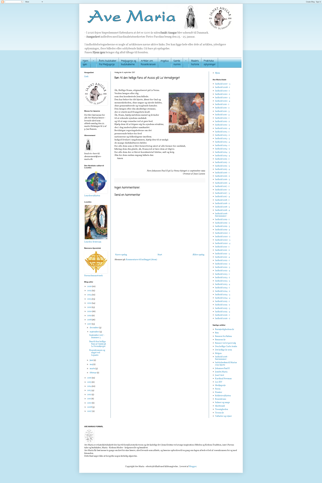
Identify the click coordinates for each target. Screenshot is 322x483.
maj (91, 364)
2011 (89, 398)
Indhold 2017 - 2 (222, 189)
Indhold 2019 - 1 (222, 219)
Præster (218, 392)
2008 (89, 407)
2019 (89, 315)
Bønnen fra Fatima (223, 336)
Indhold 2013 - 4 (222, 142)
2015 (89, 382)
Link (86, 76)
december (94, 327)
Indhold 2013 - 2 (222, 135)
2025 (89, 290)
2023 (89, 299)
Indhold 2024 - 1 (222, 287)
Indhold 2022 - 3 (222, 267)
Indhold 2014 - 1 (222, 145)
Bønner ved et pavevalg (225, 343)
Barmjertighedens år (224, 329)
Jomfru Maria (221, 372)
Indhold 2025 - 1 (222, 301)
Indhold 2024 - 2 (222, 291)
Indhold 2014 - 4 (222, 155)
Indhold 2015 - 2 (222, 162)
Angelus (164, 61)
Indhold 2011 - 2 (222, 107)
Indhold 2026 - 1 (222, 315)
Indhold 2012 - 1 (222, 118)
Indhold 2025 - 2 (222, 304)
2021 (89, 307)
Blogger (192, 466)
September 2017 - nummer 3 (97, 336)
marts (92, 368)
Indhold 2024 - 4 (222, 298)
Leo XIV (218, 382)
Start (160, 254)
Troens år (219, 412)
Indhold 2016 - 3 (222, 179)
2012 (89, 394)
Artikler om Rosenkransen (148, 62)
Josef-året (219, 375)
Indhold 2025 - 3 (222, 308)
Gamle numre (177, 62)
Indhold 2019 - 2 (222, 223)
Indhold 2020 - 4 (222, 243)
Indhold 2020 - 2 (222, 236)
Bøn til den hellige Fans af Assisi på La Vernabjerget (97, 344)
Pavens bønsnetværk (93, 275)
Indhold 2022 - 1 (222, 260)
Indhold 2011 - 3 (222, 111)
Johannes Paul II (222, 368)
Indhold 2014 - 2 (222, 149)
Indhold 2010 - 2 (222, 94)
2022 (89, 303)
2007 (89, 411)
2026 (89, 286)
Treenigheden (221, 409)
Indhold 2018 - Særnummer (221, 214)
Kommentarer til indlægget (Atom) (141, 259)
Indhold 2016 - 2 (222, 176)
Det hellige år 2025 (223, 350)
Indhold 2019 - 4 (222, 229)
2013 (89, 390)
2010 (89, 403)
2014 (89, 386)
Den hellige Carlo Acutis (226, 346)
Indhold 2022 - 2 (222, 264)
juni (92, 360)
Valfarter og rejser (223, 416)
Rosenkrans (220, 399)
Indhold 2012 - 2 (222, 121)
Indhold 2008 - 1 (222, 87)
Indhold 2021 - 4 (222, 257)
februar (93, 372)
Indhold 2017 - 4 (222, 196)
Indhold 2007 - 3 (222, 84)
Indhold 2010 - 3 (222, 97)
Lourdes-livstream (92, 242)
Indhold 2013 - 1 (222, 131)
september (94, 331)
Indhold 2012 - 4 (222, 128)
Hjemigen (85, 62)
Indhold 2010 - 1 (222, 91)
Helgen (218, 353)
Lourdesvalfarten (92, 195)
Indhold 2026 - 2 (222, 318)
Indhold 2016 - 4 (222, 183)
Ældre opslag (198, 254)
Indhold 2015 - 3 (222, 166)
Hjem (217, 73)
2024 (89, 294)
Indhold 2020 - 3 (222, 240)
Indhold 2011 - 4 (222, 114)
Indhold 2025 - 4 (222, 311)
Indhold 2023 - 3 (222, 281)
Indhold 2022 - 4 (222, 270)
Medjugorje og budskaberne (128, 62)
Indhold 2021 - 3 (222, 253)
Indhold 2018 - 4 (222, 210)
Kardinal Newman (223, 378)
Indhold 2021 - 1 (222, 246)
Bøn (217, 332)
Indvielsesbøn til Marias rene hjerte (226, 363)
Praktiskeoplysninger (210, 62)
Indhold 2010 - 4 (222, 101)
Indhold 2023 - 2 (222, 277)
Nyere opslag (121, 254)
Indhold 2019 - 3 (222, 226)
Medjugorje (220, 385)
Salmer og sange (222, 402)
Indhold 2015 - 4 (222, 169)
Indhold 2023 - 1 (222, 274)
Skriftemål (220, 406)
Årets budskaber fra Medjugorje (107, 62)
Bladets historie (195, 62)
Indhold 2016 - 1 (222, 172)
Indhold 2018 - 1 (222, 200)
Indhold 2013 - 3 (222, 138)
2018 (89, 319)
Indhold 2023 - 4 (222, 284)
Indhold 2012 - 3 (222, 125)
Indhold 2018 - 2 (222, 203)
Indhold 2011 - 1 (222, 104)
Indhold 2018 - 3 (222, 207)
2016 (89, 378)
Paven (217, 389)
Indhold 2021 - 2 (222, 250)
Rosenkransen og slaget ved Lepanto (97, 352)
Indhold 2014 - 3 (222, 152)
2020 (89, 311)
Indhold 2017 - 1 (222, 186)
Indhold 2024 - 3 (222, 294)
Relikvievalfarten (223, 395)
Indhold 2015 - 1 (222, 159)
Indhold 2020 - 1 (222, 233)
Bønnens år (220, 339)
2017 (89, 324)
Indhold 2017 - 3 (222, 193)
